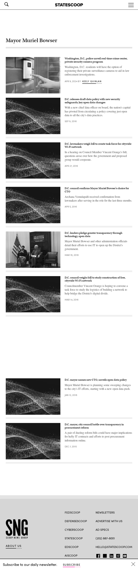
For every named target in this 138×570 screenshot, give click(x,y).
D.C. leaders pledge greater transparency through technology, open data (93, 234)
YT (124, 555)
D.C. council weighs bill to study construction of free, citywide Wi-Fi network (95, 279)
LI (110, 555)
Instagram (118, 555)
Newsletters (105, 512)
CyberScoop (74, 529)
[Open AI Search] (11, 4)
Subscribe (71, 564)
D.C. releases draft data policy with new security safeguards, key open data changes (92, 101)
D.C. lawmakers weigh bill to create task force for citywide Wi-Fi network (98, 145)
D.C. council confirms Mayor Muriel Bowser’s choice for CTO (97, 190)
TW (104, 555)
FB (97, 555)
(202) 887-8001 (105, 538)
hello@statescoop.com (114, 547)
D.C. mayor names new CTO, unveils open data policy (96, 380)
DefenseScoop (76, 521)
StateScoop (74, 538)
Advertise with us (109, 521)
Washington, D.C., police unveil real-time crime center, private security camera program (96, 60)
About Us (14, 546)
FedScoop (72, 512)
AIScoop (71, 555)
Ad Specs (102, 529)
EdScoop (72, 547)
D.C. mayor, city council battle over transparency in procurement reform (94, 426)
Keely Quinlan (92, 81)
